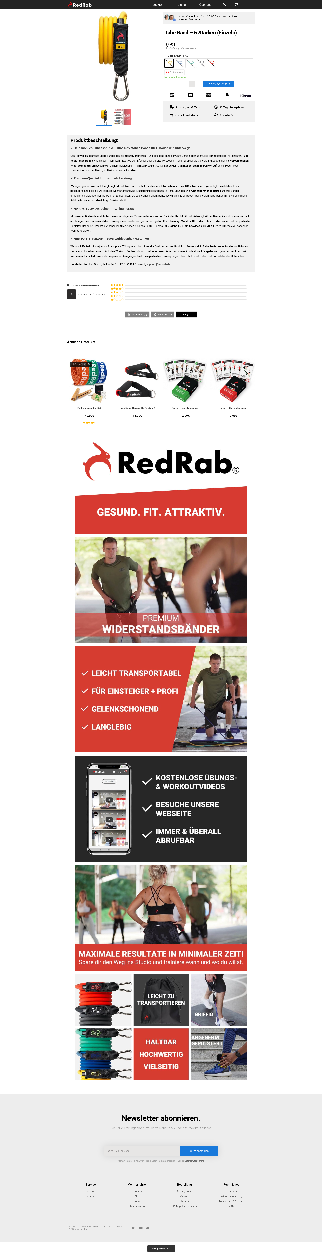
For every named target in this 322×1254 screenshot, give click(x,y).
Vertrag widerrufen (161, 1248)
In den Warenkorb (219, 84)
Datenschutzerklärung (194, 1161)
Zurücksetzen (176, 72)
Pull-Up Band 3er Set (89, 408)
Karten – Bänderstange (185, 408)
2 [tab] (115, 106)
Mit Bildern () (139, 314)
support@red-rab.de (158, 264)
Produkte (156, 4)
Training (180, 4)
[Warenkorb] (236, 4)
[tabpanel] (113, 56)
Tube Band (177, 55)
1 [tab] (110, 106)
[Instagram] (133, 1227)
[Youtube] (140, 1227)
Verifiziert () (164, 314)
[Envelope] (147, 1227)
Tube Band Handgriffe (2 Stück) (137, 408)
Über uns (205, 4)
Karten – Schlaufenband (233, 408)
